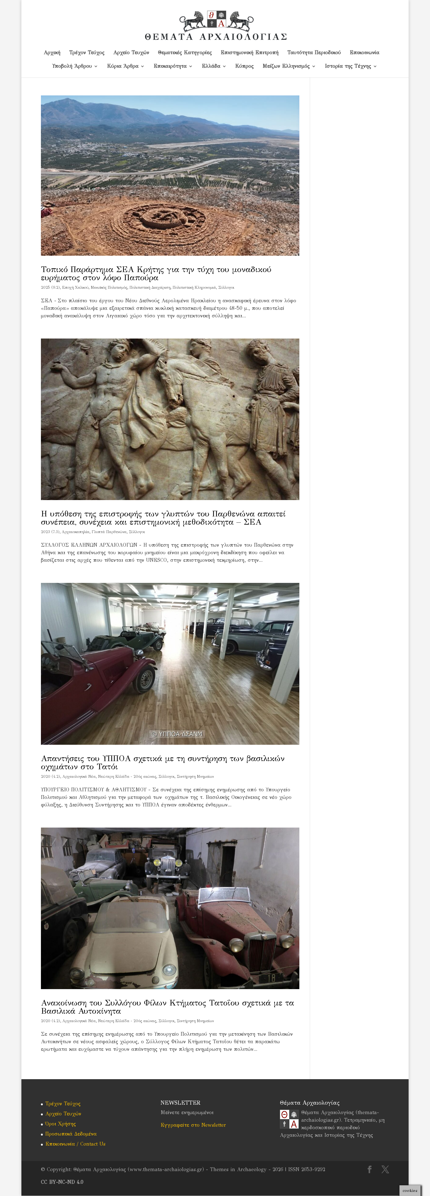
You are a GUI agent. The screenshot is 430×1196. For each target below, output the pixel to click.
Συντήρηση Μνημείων (195, 776)
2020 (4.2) (50, 776)
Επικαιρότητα (170, 66)
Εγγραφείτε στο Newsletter (193, 1125)
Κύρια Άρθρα (123, 66)
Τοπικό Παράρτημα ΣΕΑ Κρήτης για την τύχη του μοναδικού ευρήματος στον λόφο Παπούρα (156, 273)
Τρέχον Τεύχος (87, 52)
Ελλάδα (211, 66)
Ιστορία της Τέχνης (348, 66)
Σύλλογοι (226, 287)
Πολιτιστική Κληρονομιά (194, 287)
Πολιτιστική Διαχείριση (149, 287)
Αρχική (52, 52)
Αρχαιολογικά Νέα (79, 776)
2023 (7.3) (50, 532)
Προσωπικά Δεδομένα (71, 1134)
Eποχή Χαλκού (75, 287)
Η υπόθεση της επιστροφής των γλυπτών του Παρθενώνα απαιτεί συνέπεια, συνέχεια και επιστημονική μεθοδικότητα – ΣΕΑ (163, 518)
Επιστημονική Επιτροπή (250, 52)
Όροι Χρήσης (60, 1124)
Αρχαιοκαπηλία (75, 532)
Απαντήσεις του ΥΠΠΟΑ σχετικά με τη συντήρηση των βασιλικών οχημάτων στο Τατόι (163, 762)
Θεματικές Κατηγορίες (185, 52)
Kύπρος (244, 66)
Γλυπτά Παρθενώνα (109, 532)
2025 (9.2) (50, 287)
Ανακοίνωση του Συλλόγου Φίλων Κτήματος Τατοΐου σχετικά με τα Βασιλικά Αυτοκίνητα (167, 1007)
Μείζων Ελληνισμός (286, 66)
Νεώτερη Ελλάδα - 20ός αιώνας (127, 776)
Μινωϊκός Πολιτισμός (109, 287)
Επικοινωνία (364, 52)
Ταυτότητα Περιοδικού (314, 52)
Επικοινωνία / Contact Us (75, 1144)
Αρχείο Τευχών (131, 52)
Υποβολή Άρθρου (72, 66)
